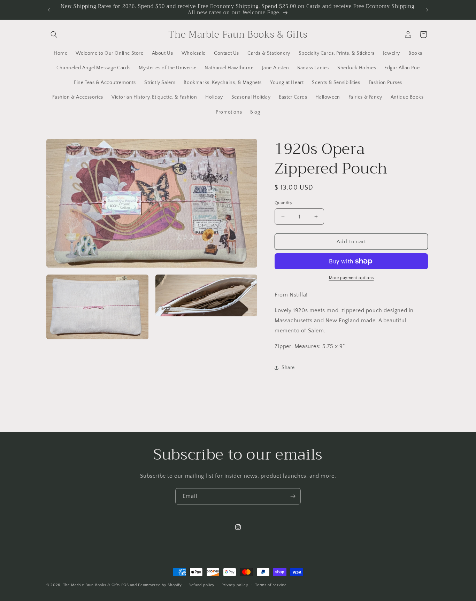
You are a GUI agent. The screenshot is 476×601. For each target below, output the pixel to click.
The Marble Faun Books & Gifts (91, 585)
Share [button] (288, 367)
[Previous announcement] (48, 9)
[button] (54, 34)
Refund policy (202, 585)
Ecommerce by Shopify (160, 585)
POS (125, 585)
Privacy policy (235, 585)
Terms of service (270, 585)
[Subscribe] (292, 496)
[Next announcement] (427, 9)
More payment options (351, 278)
